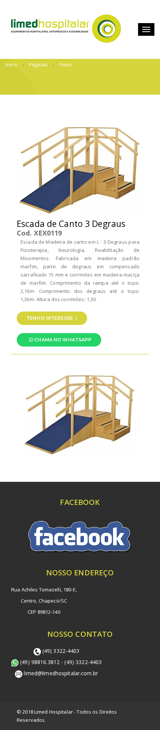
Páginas (38, 64)
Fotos (65, 64)
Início (11, 64)
